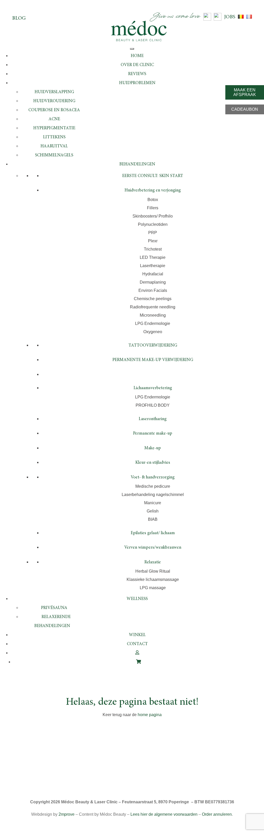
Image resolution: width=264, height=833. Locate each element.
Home (137, 56)
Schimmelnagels (54, 155)
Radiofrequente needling (152, 307)
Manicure (152, 503)
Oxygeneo (152, 332)
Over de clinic (137, 65)
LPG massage (153, 588)
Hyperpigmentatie (54, 128)
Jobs (229, 17)
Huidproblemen (137, 83)
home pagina (150, 714)
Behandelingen (137, 164)
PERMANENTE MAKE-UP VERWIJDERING (152, 360)
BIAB (153, 519)
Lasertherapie (152, 265)
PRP (152, 232)
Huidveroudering (54, 101)
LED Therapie (153, 257)
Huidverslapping (54, 92)
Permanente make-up (152, 433)
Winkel (137, 635)
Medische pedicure (152, 486)
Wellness (137, 599)
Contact (137, 644)
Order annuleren (217, 814)
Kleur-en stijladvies (152, 463)
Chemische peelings (152, 299)
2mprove (67, 814)
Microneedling (153, 315)
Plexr (153, 241)
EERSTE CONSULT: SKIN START (152, 176)
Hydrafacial (152, 274)
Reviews (137, 74)
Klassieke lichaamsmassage (153, 579)
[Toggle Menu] (132, 49)
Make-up (152, 448)
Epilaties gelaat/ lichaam (153, 533)
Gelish (153, 511)
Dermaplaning (153, 282)
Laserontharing (153, 419)
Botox (152, 199)
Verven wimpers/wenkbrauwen (152, 548)
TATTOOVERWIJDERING (152, 345)
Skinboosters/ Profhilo (153, 216)
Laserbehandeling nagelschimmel (153, 494)
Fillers (152, 208)
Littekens (54, 137)
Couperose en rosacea (54, 110)
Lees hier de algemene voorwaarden (163, 814)
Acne (54, 119)
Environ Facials (152, 290)
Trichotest (153, 249)
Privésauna (54, 608)
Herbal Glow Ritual (152, 571)
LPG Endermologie (152, 323)
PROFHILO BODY (153, 405)
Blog (19, 18)
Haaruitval (54, 146)
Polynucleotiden (153, 224)
